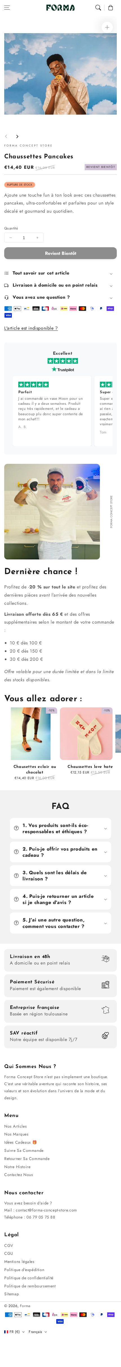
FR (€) (15, 1331)
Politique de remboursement (30, 1286)
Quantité (11, 228)
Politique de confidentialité (28, 1278)
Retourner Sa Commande (27, 1158)
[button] (7, 7)
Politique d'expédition (24, 1269)
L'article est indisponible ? (31, 328)
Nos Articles (15, 1126)
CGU (8, 1253)
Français (35, 1331)
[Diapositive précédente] (6, 136)
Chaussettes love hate (90, 767)
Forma (25, 1305)
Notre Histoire (17, 1167)
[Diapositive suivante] (17, 136)
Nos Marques (16, 1134)
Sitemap (11, 1294)
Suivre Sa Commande (24, 1150)
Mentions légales (19, 1261)
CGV (8, 1245)
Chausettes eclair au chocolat (35, 770)
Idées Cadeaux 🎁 (20, 1142)
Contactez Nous (18, 1174)
